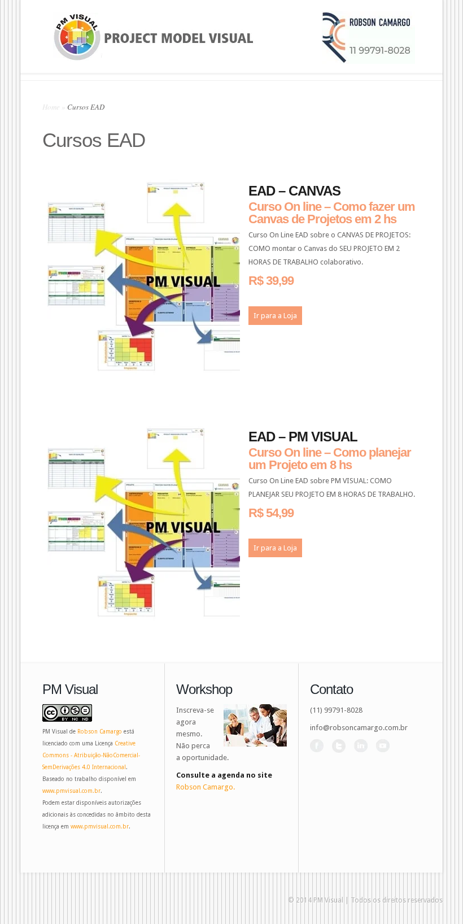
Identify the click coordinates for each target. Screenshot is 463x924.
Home (51, 107)
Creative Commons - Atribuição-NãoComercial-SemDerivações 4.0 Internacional (91, 755)
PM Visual (328, 900)
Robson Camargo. (205, 787)
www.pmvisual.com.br (71, 791)
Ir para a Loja (275, 315)
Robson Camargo (99, 731)
